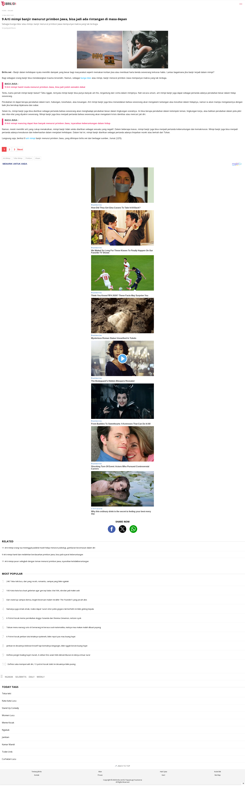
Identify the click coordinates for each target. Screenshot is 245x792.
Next (20, 149)
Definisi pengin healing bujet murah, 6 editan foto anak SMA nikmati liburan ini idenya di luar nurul (48, 655)
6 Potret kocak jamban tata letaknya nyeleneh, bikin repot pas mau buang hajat (40, 636)
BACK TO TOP (124, 766)
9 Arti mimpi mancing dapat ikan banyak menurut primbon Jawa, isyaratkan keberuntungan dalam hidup (57, 123)
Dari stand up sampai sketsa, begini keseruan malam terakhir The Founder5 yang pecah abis (46, 599)
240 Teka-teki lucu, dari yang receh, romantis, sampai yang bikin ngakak (37, 581)
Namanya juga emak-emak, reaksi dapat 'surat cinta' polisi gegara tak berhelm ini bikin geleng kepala (50, 609)
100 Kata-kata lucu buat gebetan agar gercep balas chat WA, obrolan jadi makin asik (43, 590)
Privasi (100, 775)
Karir (163, 775)
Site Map (218, 775)
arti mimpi (30, 138)
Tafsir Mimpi (18, 158)
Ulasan (37, 158)
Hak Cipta (163, 772)
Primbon (29, 158)
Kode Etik (217, 772)
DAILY (31, 676)
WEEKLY (41, 676)
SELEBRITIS (20, 676)
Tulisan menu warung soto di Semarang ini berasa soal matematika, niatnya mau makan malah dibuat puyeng (53, 627)
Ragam (10, 11)
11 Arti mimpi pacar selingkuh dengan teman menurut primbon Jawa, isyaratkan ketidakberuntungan (45, 561)
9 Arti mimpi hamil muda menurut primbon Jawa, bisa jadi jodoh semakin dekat (45, 87)
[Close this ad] (243, 783)
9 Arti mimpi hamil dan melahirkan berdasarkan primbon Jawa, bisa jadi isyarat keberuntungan (42, 554)
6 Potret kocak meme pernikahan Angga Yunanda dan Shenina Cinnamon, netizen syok (43, 618)
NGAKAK (9, 676)
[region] (122, 789)
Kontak (36, 775)
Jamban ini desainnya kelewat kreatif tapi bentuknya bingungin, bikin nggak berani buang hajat (46, 645)
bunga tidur (86, 78)
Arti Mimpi (6, 158)
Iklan (100, 772)
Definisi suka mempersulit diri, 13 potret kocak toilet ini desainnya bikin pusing (42, 664)
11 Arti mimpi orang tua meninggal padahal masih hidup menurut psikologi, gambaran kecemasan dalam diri (48, 547)
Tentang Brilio (37, 772)
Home (4, 11)
